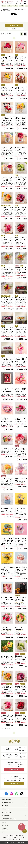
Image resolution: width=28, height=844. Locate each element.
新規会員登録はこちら (14, 769)
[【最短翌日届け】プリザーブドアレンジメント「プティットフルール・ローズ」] (7, 705)
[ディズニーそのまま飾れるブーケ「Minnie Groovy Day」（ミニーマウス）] (21, 378)
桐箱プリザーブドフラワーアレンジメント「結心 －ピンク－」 (20, 58)
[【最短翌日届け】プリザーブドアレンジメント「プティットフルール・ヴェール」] (21, 646)
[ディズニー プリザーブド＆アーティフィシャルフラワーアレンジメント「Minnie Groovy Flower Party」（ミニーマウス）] (21, 348)
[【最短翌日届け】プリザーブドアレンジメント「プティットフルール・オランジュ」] (7, 677)
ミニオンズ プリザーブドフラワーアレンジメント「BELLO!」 (21, 510)
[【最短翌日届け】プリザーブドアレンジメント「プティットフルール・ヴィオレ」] (21, 677)
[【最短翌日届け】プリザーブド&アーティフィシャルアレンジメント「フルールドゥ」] (21, 258)
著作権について (16, 837)
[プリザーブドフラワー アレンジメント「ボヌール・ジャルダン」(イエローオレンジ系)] (7, 469)
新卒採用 (9, 839)
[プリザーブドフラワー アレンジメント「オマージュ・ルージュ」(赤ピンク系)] (21, 439)
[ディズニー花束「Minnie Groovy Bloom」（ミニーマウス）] (7, 408)
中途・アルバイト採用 (16, 839)
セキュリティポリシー (6, 837)
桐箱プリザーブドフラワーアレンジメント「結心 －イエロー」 (7, 88)
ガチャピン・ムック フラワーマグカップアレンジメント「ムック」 (21, 149)
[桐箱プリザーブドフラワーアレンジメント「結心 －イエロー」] (7, 78)
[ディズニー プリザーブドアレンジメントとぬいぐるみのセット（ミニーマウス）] (21, 78)
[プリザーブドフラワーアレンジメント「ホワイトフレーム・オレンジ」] (7, 198)
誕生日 (3, 5)
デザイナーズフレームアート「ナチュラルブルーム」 (7, 599)
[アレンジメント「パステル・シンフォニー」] (7, 439)
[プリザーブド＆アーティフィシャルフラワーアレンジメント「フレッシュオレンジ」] (21, 108)
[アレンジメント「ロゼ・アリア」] (21, 408)
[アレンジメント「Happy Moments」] (7, 618)
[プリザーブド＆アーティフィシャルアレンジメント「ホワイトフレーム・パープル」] (7, 348)
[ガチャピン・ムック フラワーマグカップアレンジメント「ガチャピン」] (7, 138)
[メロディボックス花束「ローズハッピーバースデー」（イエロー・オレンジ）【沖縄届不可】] (21, 588)
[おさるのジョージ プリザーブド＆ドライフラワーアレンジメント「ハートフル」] (7, 646)
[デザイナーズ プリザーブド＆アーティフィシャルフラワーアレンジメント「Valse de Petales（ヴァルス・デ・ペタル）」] (21, 558)
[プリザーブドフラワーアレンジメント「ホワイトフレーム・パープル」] (21, 198)
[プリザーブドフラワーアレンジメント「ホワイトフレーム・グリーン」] (21, 168)
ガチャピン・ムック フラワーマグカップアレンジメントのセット (7, 179)
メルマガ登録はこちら (14, 783)
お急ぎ (21, 5)
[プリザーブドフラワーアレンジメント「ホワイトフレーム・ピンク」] (7, 228)
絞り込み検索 (15, 25)
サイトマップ (23, 837)
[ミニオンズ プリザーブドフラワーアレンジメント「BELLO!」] (21, 499)
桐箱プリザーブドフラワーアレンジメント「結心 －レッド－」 (7, 58)
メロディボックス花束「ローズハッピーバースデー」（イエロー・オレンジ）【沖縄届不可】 (20, 601)
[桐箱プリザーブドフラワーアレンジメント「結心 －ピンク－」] (21, 47)
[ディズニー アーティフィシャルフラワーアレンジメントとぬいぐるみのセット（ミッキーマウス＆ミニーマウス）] (7, 108)
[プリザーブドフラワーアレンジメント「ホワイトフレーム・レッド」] (21, 228)
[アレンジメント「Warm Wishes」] (21, 618)
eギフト (10, 5)
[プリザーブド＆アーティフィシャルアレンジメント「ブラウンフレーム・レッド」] (21, 288)
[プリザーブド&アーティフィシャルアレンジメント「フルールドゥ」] (7, 258)
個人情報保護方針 (19, 835)
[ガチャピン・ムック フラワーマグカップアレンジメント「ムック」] (21, 138)
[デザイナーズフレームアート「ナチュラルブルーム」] (7, 588)
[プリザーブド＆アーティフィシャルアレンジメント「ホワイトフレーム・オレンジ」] (21, 318)
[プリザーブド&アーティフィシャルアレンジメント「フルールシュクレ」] (7, 288)
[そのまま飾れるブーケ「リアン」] (7, 499)
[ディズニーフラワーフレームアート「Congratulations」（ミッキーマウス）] (7, 378)
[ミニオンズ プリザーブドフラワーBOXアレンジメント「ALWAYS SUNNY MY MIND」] (7, 529)
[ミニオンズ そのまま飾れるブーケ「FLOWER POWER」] (7, 558)
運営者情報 (12, 835)
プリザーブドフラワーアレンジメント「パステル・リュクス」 (20, 540)
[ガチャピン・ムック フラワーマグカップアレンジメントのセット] (7, 168)
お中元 (15, 5)
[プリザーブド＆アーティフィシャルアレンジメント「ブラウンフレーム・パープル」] (7, 318)
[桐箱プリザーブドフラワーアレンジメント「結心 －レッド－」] (7, 47)
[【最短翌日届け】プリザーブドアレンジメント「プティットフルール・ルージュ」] (21, 705)
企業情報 (7, 835)
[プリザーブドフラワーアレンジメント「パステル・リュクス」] (21, 529)
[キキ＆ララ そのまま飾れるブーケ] (21, 469)
